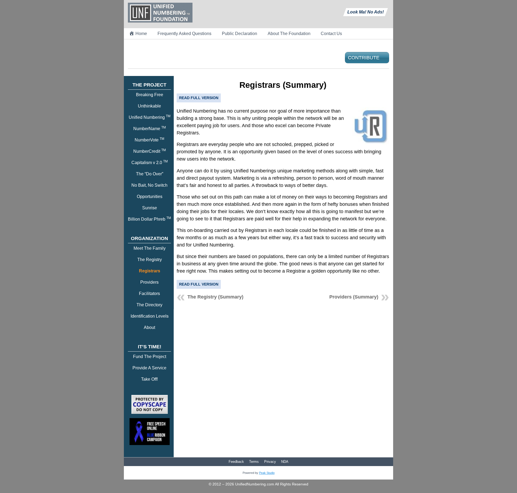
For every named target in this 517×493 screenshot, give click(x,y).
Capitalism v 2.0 (149, 162)
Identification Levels (150, 316)
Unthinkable (149, 106)
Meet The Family (150, 248)
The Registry (149, 259)
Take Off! (149, 379)
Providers (149, 282)
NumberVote (149, 140)
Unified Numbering (149, 117)
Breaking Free (149, 94)
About (149, 327)
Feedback (236, 462)
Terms (254, 462)
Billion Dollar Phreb (149, 219)
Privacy (270, 462)
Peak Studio (267, 472)
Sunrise (149, 208)
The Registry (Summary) (215, 297)
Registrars (149, 271)
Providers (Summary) (353, 297)
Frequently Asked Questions (184, 33)
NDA (284, 462)
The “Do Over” (149, 174)
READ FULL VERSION (198, 98)
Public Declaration (239, 33)
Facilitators (149, 293)
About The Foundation (289, 33)
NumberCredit (149, 151)
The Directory (149, 305)
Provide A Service (149, 368)
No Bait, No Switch (149, 185)
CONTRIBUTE (363, 57)
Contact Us (331, 33)
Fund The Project (149, 356)
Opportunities (149, 196)
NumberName (149, 128)
